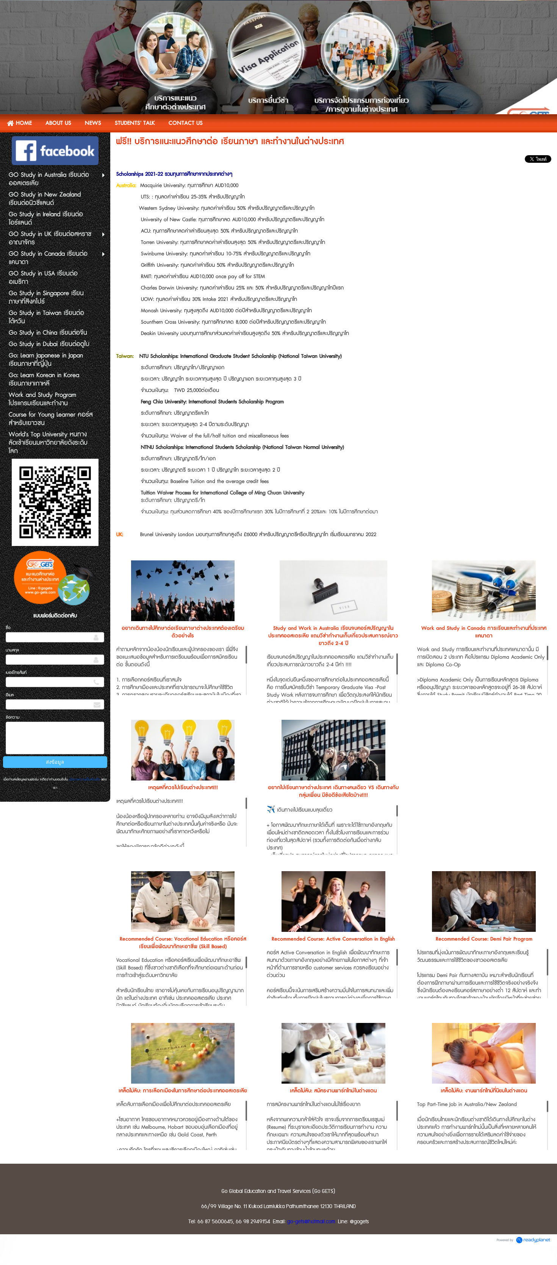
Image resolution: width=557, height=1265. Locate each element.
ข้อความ (12, 717)
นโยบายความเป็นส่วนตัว (84, 779)
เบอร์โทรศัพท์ (16, 672)
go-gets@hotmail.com (311, 1221)
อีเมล (10, 695)
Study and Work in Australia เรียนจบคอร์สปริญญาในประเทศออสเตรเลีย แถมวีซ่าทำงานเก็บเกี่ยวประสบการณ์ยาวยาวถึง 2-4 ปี (333, 636)
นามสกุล (12, 650)
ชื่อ (8, 628)
